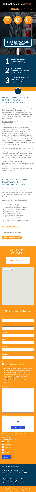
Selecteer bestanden (18, 427)
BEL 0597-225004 (18, 260)
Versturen (6, 457)
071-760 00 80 (26, 490)
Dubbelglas (8, 444)
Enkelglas (7, 441)
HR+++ (7, 452)
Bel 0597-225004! (7, 122)
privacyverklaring (9, 378)
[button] (16, 29)
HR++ (6, 449)
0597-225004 (15, 9)
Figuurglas (7, 447)
